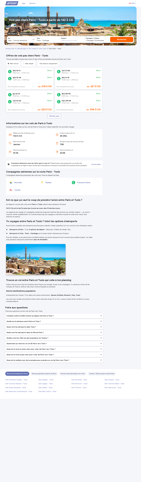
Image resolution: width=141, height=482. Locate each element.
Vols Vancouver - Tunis (112, 387)
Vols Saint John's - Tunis (47, 391)
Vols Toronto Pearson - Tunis (16, 384)
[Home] (11, 3)
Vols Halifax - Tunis (45, 387)
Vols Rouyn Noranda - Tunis (15, 387)
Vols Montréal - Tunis (79, 380)
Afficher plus (54, 116)
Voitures (32, 3)
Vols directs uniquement (48, 64)
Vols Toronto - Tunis (79, 387)
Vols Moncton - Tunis (79, 384)
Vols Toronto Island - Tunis (114, 384)
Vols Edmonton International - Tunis (18, 391)
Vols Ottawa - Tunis (111, 380)
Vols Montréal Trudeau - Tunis (16, 380)
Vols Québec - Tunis (45, 380)
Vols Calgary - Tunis (45, 384)
